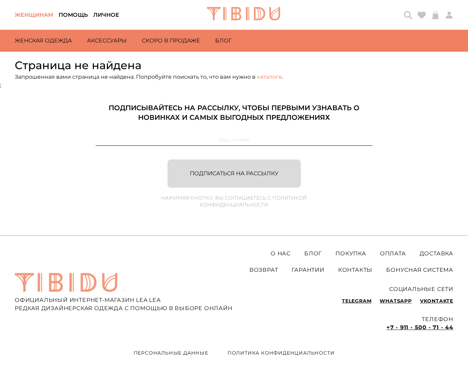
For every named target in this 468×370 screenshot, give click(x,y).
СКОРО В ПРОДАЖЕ (171, 40)
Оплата (393, 253)
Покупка (350, 253)
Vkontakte (436, 301)
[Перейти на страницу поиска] (408, 15)
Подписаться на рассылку (234, 173)
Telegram (356, 301)
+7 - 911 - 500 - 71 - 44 (419, 327)
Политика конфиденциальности (281, 353)
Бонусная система (419, 270)
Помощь (73, 15)
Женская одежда (43, 40)
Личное (106, 15)
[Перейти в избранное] (422, 15)
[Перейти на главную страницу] (246, 15)
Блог (223, 40)
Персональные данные (171, 353)
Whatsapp (395, 301)
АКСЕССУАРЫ (107, 40)
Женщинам (34, 15)
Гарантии (308, 270)
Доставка (436, 253)
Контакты (355, 270)
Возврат (263, 270)
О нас (281, 253)
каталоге (269, 77)
